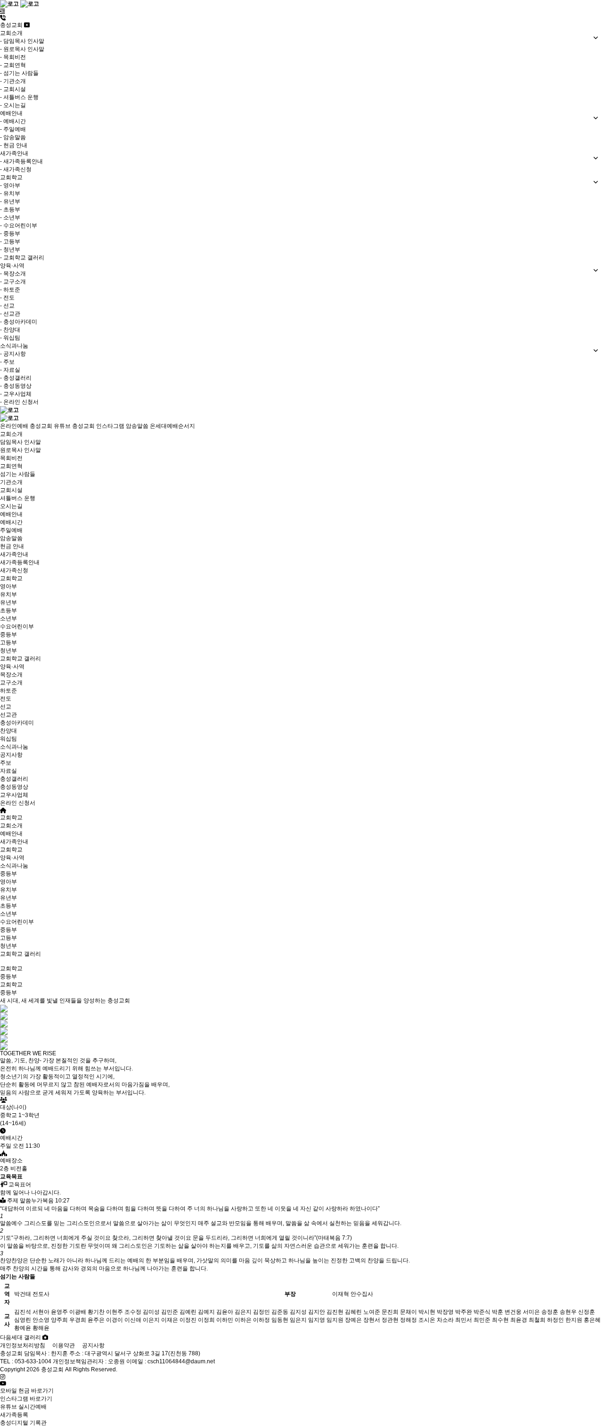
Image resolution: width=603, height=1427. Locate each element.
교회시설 (11, 490)
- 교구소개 (13, 281)
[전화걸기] (3, 18)
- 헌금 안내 (13, 145)
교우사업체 (14, 795)
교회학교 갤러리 (20, 658)
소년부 (8, 618)
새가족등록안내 (20, 562)
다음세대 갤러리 (21, 1337)
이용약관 (63, 1345)
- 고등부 (10, 241)
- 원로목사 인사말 (22, 49)
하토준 (8, 690)
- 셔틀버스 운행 (19, 97)
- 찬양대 (10, 329)
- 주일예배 (13, 129)
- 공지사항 (13, 353)
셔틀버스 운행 (17, 498)
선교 (5, 706)
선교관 (8, 714)
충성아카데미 (17, 722)
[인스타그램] (2, 1377)
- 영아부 (10, 185)
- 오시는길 (13, 105)
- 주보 (7, 362)
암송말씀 (137, 426)
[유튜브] (3, 1383)
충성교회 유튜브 (50, 426)
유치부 (8, 594)
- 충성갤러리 (16, 378)
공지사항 (11, 754)
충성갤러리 (14, 779)
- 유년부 (10, 201)
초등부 (8, 610)
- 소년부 (10, 217)
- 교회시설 (13, 89)
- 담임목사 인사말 (22, 41)
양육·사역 (12, 666)
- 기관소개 (13, 81)
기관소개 (11, 482)
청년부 (8, 650)
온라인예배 (14, 426)
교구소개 (11, 682)
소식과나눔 (14, 746)
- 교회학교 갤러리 (22, 257)
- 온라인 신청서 (19, 402)
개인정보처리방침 (22, 1345)
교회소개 (11, 434)
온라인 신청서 (17, 803)
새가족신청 (14, 570)
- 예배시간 (13, 121)
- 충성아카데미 (18, 321)
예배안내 (11, 514)
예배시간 (11, 522)
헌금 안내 (12, 546)
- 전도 (7, 297)
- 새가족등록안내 (21, 161)
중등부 (8, 634)
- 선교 (7, 305)
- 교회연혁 (13, 65)
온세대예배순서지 (172, 426)
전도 (5, 698)
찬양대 (8, 730)
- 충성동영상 (16, 386)
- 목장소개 (13, 273)
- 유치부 (10, 193)
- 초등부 (10, 209)
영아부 (8, 586)
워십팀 (8, 738)
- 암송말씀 (13, 137)
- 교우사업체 (16, 394)
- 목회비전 (13, 57)
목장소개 (11, 674)
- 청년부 (10, 249)
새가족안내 (14, 554)
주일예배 (11, 530)
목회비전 (11, 458)
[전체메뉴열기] (2, 11)
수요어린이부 (17, 626)
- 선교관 (10, 313)
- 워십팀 (10, 337)
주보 (5, 762)
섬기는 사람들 (17, 474)
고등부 (8, 642)
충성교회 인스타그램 (98, 426)
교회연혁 (11, 466)
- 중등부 (10, 233)
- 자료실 (10, 370)
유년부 (8, 602)
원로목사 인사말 (20, 450)
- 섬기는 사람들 (19, 73)
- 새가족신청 (16, 169)
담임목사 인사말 (20, 442)
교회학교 (11, 578)
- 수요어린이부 (18, 225)
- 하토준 (10, 289)
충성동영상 (14, 787)
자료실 (8, 771)
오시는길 (11, 506)
